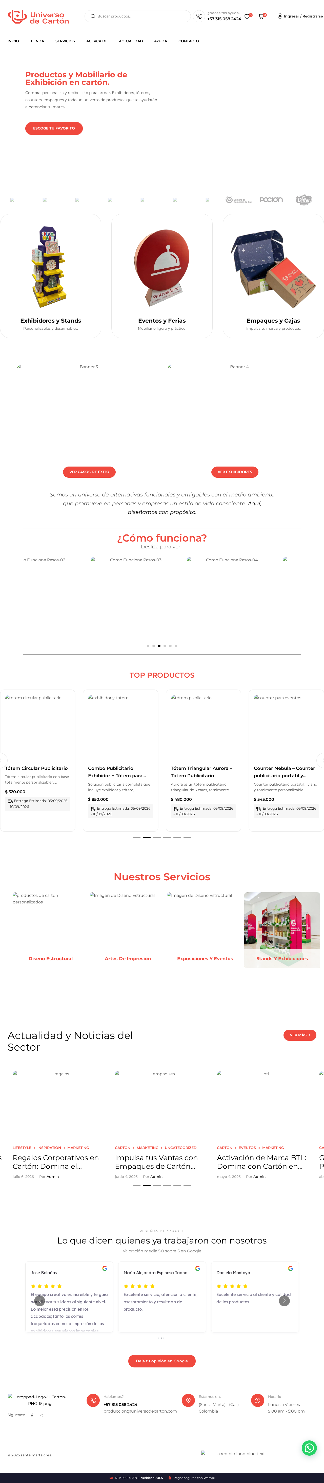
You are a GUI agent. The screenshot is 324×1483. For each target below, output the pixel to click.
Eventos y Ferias (162, 320)
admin (54, 1176)
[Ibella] (181, 200)
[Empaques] (273, 267)
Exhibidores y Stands (50, 320)
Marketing (45, 1147)
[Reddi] (51, 200)
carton (20, 1147)
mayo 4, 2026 (127, 1176)
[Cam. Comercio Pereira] (311, 200)
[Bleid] (116, 200)
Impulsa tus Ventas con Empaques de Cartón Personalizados (54, 1162)
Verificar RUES (152, 1478)
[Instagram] (41, 1415)
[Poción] (246, 200)
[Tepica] (149, 200)
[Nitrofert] (18, 200)
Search (93, 16)
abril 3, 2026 (227, 1176)
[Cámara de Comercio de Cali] (213, 200)
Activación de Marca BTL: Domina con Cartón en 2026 (159, 1162)
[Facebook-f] (32, 1415)
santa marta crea (36, 1455)
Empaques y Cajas (273, 320)
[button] (148, 646)
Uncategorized (78, 1147)
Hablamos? (114, 1396)
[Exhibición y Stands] (50, 267)
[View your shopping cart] (261, 16)
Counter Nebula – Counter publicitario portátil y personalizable (201, 776)
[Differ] (279, 200)
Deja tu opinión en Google (162, 1361)
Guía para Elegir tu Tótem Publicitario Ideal (262, 1162)
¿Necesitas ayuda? (223, 13)
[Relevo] (84, 200)
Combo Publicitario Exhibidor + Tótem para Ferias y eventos (32, 776)
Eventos (145, 1147)
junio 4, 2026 (24, 1176)
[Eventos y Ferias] (162, 267)
